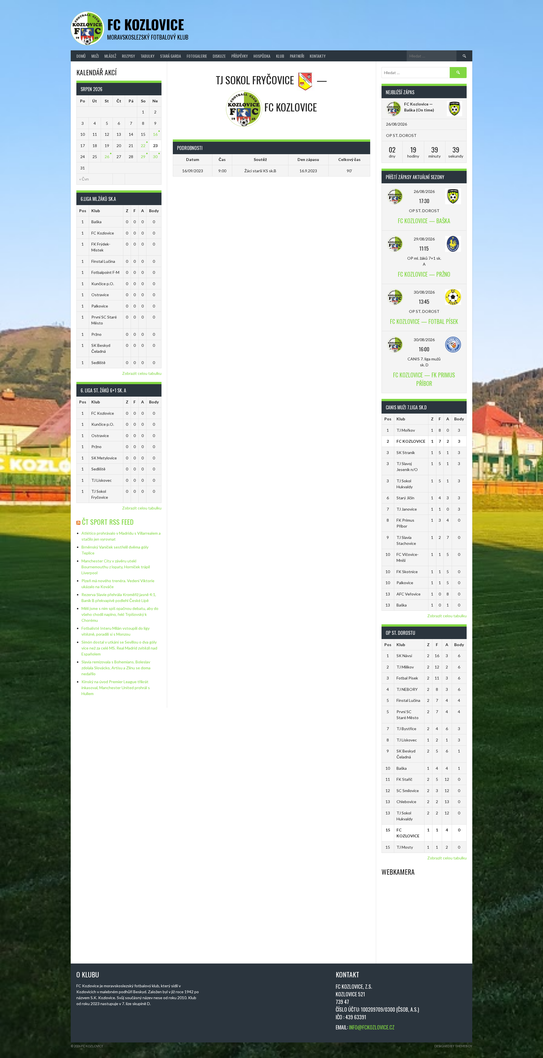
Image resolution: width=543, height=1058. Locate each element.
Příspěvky (239, 56)
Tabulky (147, 56)
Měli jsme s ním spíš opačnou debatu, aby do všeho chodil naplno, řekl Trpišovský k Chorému (119, 614)
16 (155, 134)
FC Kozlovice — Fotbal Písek (424, 321)
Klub (280, 56)
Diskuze (219, 56)
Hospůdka (261, 56)
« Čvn (84, 179)
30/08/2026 (424, 292)
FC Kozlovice (145, 24)
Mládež (110, 56)
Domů (81, 56)
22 (143, 145)
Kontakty (318, 56)
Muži (95, 56)
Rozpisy (128, 56)
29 (143, 156)
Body (154, 210)
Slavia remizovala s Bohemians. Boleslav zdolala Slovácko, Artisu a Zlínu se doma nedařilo (115, 667)
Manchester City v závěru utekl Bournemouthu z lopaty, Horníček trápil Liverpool (115, 566)
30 (155, 156)
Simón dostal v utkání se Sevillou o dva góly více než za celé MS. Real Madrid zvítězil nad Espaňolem (119, 648)
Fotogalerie (197, 56)
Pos (82, 210)
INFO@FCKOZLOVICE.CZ (372, 1027)
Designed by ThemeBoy (453, 1046)
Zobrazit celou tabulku (141, 373)
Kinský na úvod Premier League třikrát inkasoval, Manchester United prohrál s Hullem (115, 687)
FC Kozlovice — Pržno (424, 274)
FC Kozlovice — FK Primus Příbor (424, 379)
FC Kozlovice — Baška (424, 220)
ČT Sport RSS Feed (107, 522)
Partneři (297, 56)
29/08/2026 (424, 238)
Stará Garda (170, 56)
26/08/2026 (424, 191)
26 (107, 156)
